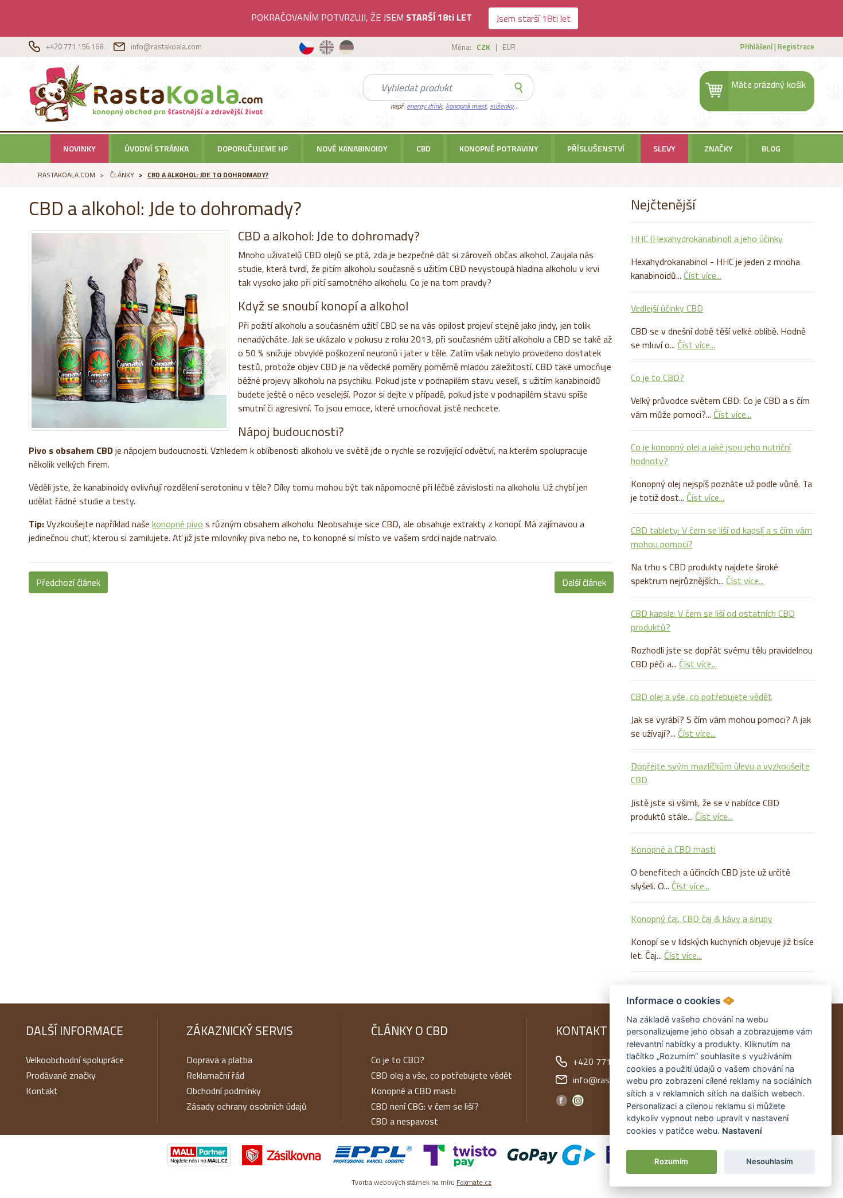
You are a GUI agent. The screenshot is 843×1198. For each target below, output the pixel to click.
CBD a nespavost (404, 1121)
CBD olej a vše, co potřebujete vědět (701, 696)
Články (122, 174)
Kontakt (42, 1091)
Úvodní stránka (156, 148)
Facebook (561, 1100)
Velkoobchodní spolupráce (75, 1060)
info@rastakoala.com (166, 46)
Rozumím (671, 1161)
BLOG (771, 148)
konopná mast (466, 105)
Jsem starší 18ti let (533, 18)
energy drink (424, 105)
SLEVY (664, 148)
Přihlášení (756, 46)
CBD (423, 148)
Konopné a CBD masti (673, 849)
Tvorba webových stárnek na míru (421, 1182)
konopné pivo (177, 524)
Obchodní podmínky (223, 1091)
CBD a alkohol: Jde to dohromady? (207, 174)
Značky (718, 148)
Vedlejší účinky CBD (667, 308)
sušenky (502, 105)
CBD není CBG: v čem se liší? (425, 1106)
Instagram (578, 1100)
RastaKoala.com (148, 93)
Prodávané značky (61, 1075)
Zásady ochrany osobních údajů (246, 1106)
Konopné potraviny (498, 148)
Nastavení (742, 1130)
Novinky (79, 148)
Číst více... (702, 275)
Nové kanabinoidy (352, 148)
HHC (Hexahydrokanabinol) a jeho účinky (707, 239)
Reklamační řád (215, 1075)
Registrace (796, 46)
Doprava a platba (219, 1060)
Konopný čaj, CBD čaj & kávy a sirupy (701, 918)
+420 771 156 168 (75, 46)
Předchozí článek (68, 582)
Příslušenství (596, 148)
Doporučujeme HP (252, 148)
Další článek (584, 582)
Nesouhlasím (769, 1161)
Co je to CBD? (657, 377)
